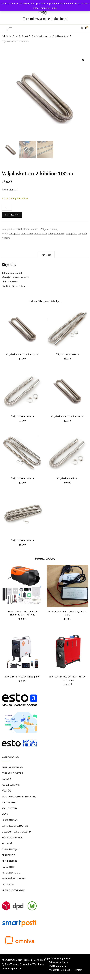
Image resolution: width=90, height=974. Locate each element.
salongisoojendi (56, 233)
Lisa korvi (12, 214)
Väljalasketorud (49, 229)
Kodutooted (9, 802)
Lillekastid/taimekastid (16, 831)
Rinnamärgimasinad (14, 878)
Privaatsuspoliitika (11, 968)
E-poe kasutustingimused (58, 958)
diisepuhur (14, 233)
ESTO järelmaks (57, 965)
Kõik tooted (9, 808)
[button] (83, 60)
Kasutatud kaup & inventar (19, 796)
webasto (6, 237)
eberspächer (27, 233)
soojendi (82, 233)
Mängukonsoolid (13, 837)
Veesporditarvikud (13, 890)
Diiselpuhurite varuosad (28, 229)
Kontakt (78, 969)
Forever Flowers (12, 773)
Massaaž (7, 843)
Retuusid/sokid (11, 872)
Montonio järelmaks (59, 969)
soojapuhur (71, 233)
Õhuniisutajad (10, 849)
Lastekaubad (10, 820)
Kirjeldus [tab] (46, 254)
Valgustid (8, 884)
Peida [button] (54, 7)
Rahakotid (8, 867)
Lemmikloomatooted (15, 826)
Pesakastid (8, 855)
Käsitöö (6, 791)
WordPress (38, 964)
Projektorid (9, 861)
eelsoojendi (40, 233)
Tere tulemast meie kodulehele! (45, 19)
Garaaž (6, 779)
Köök (5, 814)
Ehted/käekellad (12, 767)
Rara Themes (12, 964)
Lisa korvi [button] (23, 329)
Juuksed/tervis (11, 785)
